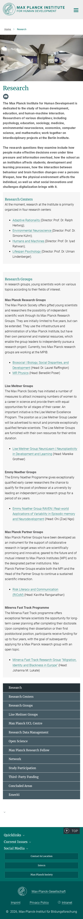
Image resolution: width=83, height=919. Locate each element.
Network (15, 759)
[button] (41, 812)
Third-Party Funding (24, 777)
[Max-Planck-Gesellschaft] (25, 891)
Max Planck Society (41, 874)
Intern (41, 865)
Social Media (14, 848)
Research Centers (21, 697)
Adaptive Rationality (27, 220)
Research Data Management (28, 732)
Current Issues (16, 842)
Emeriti (14, 795)
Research (15, 687)
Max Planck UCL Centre (25, 723)
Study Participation (22, 768)
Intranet (67, 902)
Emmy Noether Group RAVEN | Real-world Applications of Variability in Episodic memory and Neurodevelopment (44, 514)
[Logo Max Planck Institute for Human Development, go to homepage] (34, 9)
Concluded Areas (20, 786)
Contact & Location (42, 856)
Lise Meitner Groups (23, 714)
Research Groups (21, 705)
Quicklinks (13, 835)
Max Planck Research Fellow (29, 750)
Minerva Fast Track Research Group (37, 660)
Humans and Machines (29, 241)
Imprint (15, 902)
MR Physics (21, 373)
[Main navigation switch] (76, 10)
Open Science (18, 741)
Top (75, 831)
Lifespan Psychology (27, 251)
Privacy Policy (39, 902)
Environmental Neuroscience (32, 230)
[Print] (6, 96)
